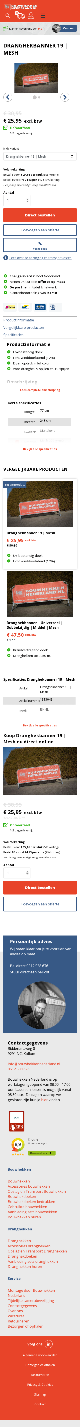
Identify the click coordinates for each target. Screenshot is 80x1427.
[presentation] (7, 97)
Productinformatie (18, 320)
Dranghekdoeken (22, 1256)
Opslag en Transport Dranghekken (37, 1251)
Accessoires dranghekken (29, 1246)
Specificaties (13, 334)
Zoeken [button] (7, 15)
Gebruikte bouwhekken (27, 1206)
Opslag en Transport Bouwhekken (37, 1191)
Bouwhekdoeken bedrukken (31, 1201)
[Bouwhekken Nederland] (20, 6)
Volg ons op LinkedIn (49, 1344)
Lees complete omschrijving (40, 390)
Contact (69, 28)
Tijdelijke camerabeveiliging (31, 1300)
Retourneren (18, 1321)
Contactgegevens (22, 1305)
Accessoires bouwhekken (29, 1186)
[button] (42, 15)
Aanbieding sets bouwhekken (32, 1211)
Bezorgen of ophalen (25, 1326)
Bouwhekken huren (24, 1217)
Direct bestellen (40, 215)
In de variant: (11, 148)
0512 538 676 (19, 1069)
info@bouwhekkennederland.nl (34, 1063)
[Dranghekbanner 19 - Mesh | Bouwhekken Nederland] (36, 78)
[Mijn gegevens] (31, 15)
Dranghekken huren (25, 1266)
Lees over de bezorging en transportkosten (40, 258)
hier (44, 1099)
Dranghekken (19, 1240)
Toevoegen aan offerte (40, 230)
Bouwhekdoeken (22, 1196)
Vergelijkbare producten (23, 327)
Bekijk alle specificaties (40, 449)
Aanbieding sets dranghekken (33, 1261)
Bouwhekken (19, 1181)
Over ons (15, 1310)
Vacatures (16, 1316)
